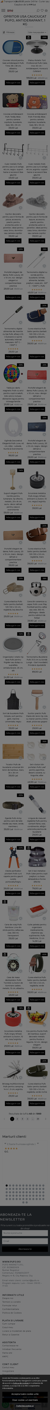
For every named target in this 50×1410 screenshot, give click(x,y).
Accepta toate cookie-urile (25, 1394)
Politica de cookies (21, 1383)
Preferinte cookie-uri (25, 1406)
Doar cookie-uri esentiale (25, 1400)
